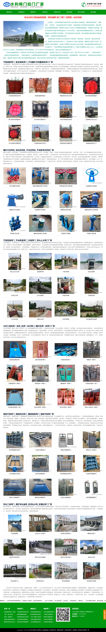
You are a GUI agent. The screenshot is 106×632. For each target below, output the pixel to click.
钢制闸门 (33, 12)
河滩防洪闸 (91, 295)
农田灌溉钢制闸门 (91, 497)
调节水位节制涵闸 (40, 557)
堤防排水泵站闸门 (14, 557)
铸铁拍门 (45, 12)
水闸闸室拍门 (49, 600)
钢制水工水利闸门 (91, 450)
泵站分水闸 (91, 557)
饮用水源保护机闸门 (9, 619)
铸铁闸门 (20, 608)
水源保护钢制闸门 (91, 473)
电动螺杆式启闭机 (40, 209)
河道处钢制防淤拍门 (36, 612)
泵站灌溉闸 (14, 533)
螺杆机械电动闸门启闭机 (40, 186)
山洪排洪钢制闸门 (40, 473)
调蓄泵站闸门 (91, 533)
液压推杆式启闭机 (93, 600)
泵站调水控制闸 (91, 581)
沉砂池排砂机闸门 (40, 359)
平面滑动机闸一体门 (91, 383)
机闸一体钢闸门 (8, 617)
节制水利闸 (66, 295)
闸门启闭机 (81, 12)
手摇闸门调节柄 (91, 233)
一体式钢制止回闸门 (15, 473)
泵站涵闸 (69, 12)
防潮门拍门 (57, 12)
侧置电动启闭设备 (66, 209)
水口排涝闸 (14, 319)
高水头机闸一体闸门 (66, 407)
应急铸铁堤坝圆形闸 (66, 143)
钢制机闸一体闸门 (66, 383)
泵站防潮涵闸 (66, 581)
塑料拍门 (56, 600)
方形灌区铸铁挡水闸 (15, 95)
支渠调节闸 (40, 271)
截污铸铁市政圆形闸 (15, 119)
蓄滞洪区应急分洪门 (9, 622)
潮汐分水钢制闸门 (14, 497)
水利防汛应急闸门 (66, 533)
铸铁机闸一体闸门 (40, 383)
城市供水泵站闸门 (66, 557)
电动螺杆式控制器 (91, 186)
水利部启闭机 (83, 600)
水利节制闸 (66, 319)
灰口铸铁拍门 (34, 600)
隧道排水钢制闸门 (40, 497)
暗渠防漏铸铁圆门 (40, 95)
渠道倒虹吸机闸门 (14, 359)
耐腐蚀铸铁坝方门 (91, 143)
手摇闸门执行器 (14, 233)
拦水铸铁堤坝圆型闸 (15, 143)
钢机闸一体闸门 (91, 359)
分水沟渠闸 (40, 295)
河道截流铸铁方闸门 (40, 143)
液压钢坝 (93, 12)
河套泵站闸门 (40, 581)
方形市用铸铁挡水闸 (66, 119)
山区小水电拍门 (24, 600)
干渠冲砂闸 (66, 271)
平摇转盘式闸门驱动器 (65, 186)
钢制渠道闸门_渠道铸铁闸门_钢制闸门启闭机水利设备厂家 (73, 630)
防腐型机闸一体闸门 (15, 383)
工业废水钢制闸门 (40, 450)
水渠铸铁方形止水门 (91, 119)
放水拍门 (41, 600)
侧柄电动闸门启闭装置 (91, 209)
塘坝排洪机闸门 (65, 359)
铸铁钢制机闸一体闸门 (9, 612)
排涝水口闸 (14, 295)
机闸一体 (7, 608)
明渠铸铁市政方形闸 (66, 95)
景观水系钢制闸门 (66, 450)
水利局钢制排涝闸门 (66, 473)
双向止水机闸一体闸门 (91, 407)
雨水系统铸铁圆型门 (91, 95)
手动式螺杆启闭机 (66, 600)
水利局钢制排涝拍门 (36, 619)
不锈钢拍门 (21, 12)
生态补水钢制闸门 (66, 497)
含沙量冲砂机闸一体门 (14, 407)
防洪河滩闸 (91, 271)
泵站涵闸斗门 (15, 581)
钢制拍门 (33, 608)
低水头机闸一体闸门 (40, 407)
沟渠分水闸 (40, 319)
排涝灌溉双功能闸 (91, 319)
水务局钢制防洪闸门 (15, 450)
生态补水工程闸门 (40, 533)
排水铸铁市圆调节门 (40, 119)
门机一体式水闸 (8, 614)
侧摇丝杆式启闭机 (14, 209)
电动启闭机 (75, 600)
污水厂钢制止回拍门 (36, 617)
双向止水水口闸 (14, 271)
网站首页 (9, 12)
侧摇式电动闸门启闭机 (40, 233)
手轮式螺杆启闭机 (14, 186)
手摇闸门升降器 (65, 233)
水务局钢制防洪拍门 (36, 622)
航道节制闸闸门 (13, 600)
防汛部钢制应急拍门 (36, 614)
